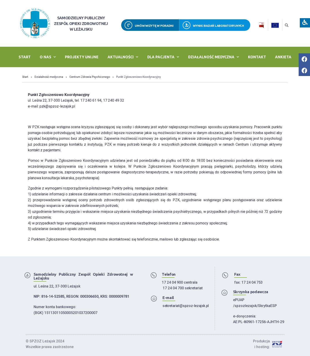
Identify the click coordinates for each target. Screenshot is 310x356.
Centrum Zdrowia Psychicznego (89, 77)
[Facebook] (304, 59)
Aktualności (121, 57)
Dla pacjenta (161, 57)
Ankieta (283, 57)
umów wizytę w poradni (154, 25)
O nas (45, 57)
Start (25, 57)
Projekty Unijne (81, 57)
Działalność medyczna (211, 57)
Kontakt (257, 57)
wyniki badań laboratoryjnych (218, 25)
